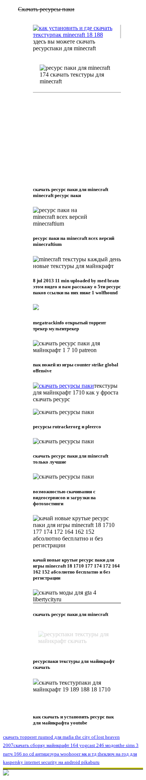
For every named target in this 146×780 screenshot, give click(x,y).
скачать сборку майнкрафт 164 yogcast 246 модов (65, 745)
